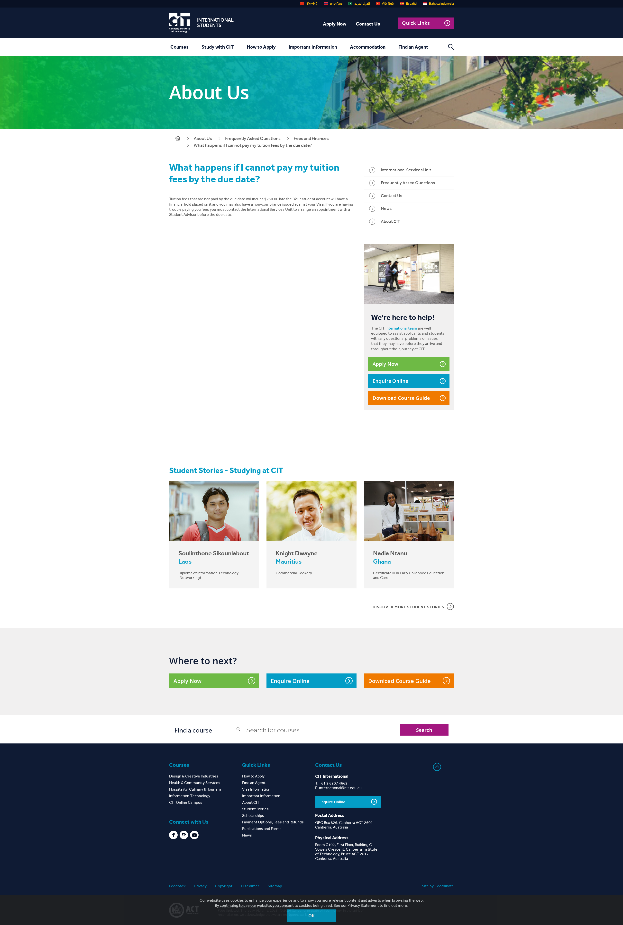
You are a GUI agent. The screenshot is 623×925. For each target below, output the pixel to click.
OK (311, 915)
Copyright (223, 886)
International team (401, 328)
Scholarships (253, 815)
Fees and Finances (311, 138)
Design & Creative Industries (193, 776)
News (386, 208)
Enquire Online (390, 381)
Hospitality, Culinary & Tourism (195, 789)
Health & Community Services (194, 782)
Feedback (177, 886)
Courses (179, 47)
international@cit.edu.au (340, 787)
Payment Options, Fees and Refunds (273, 822)
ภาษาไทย (336, 3)
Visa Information (256, 789)
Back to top (437, 767)
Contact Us (368, 24)
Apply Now (334, 24)
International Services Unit (270, 209)
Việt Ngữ (388, 3)
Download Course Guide (401, 398)
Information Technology (189, 796)
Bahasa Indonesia (441, 3)
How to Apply (261, 47)
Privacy (200, 886)
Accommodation (367, 47)
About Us (203, 138)
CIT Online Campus (185, 802)
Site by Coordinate (438, 886)
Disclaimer (250, 886)
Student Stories (255, 809)
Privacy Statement (363, 905)
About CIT (390, 221)
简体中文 (312, 3)
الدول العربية (362, 3)
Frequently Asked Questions (253, 138)
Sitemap (275, 886)
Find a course (193, 730)
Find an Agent (413, 47)
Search (424, 729)
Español (411, 3)
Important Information (313, 47)
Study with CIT (218, 47)
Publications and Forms (262, 828)
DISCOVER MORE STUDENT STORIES (408, 607)
